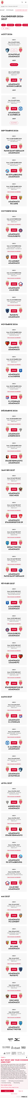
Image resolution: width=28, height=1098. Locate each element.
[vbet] (15, 1047)
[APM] (10, 1039)
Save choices (14, 1093)
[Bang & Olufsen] (21, 1053)
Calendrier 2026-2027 (21, 10)
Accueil (2, 6)
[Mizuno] (17, 1039)
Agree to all (7, 1091)
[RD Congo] (6, 1047)
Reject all (21, 1091)
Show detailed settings (6, 1085)
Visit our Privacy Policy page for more (9, 1087)
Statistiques (9, 10)
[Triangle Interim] (6, 1053)
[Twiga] (23, 1047)
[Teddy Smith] (13, 1053)
